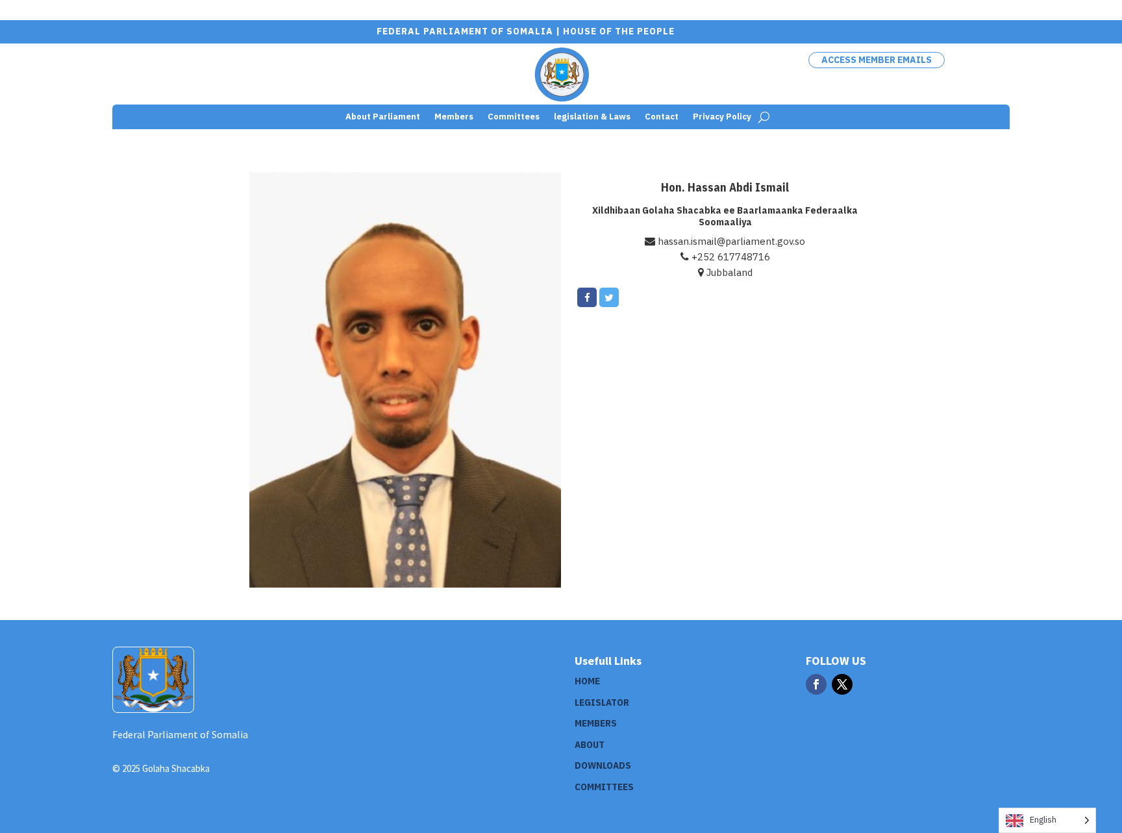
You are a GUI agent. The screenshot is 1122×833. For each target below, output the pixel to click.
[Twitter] (609, 297)
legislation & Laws (592, 117)
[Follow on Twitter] (842, 684)
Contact (662, 117)
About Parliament (382, 117)
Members (453, 117)
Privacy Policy (722, 117)
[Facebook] (587, 297)
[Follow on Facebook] (816, 684)
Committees (514, 117)
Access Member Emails (876, 60)
